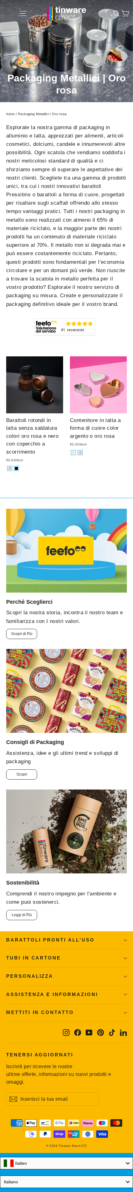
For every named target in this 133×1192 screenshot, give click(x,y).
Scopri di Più (21, 634)
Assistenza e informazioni (52, 994)
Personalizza (29, 976)
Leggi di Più (22, 915)
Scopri (21, 774)
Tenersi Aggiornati (39, 1054)
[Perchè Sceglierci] (66, 551)
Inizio (10, 114)
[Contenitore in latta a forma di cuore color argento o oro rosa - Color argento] (73, 452)
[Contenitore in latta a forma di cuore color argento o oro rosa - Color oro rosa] (80, 452)
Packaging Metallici (33, 114)
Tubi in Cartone (33, 957)
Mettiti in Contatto (40, 1012)
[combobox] (66, 1163)
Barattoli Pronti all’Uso (50, 940)
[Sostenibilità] (66, 831)
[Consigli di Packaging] (66, 691)
